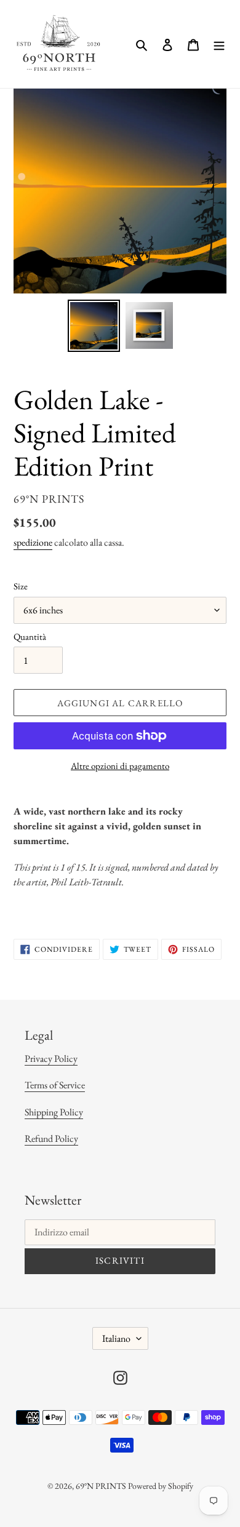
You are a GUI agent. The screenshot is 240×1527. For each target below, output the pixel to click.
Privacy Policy (51, 1058)
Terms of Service (55, 1084)
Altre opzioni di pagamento (120, 765)
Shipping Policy (54, 1112)
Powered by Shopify (160, 1485)
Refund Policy (51, 1138)
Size (21, 586)
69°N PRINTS (101, 1485)
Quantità (30, 636)
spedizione (33, 542)
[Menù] (219, 44)
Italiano (116, 1338)
